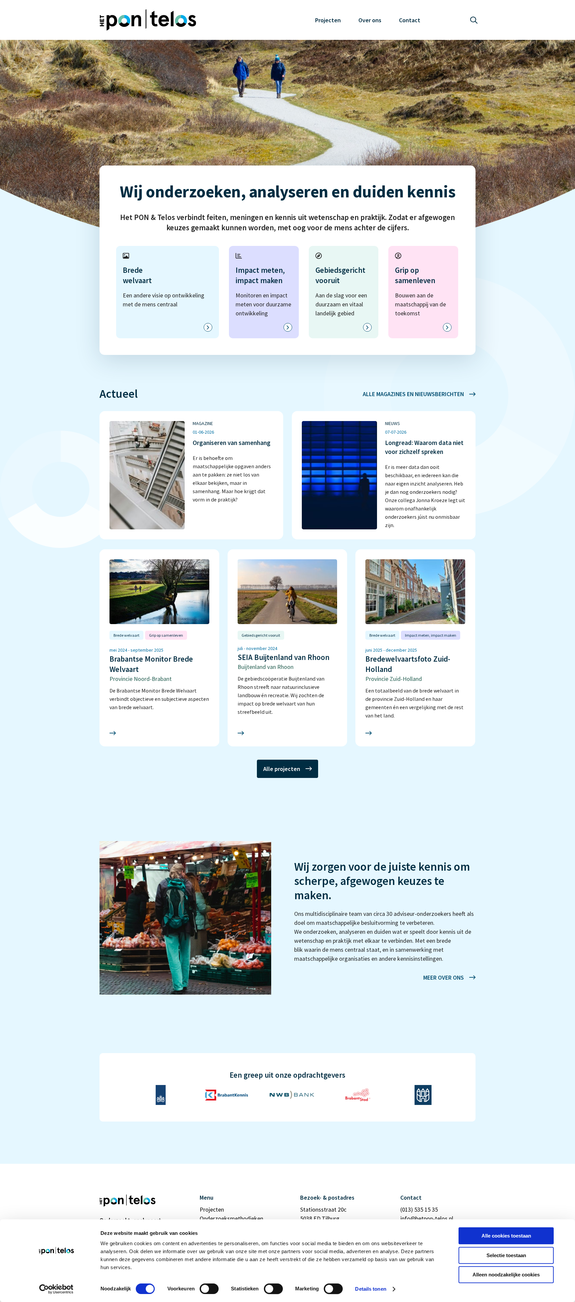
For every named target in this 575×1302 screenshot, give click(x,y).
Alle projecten (281, 769)
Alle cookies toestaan (506, 1236)
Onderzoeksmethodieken (231, 1218)
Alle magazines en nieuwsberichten (413, 394)
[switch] (209, 1288)
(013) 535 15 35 (419, 1209)
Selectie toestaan (506, 1255)
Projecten (328, 20)
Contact (409, 20)
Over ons (369, 20)
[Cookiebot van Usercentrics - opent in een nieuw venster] (56, 1289)
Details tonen (370, 1289)
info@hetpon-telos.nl (426, 1218)
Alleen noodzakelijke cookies (506, 1274)
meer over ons (443, 977)
